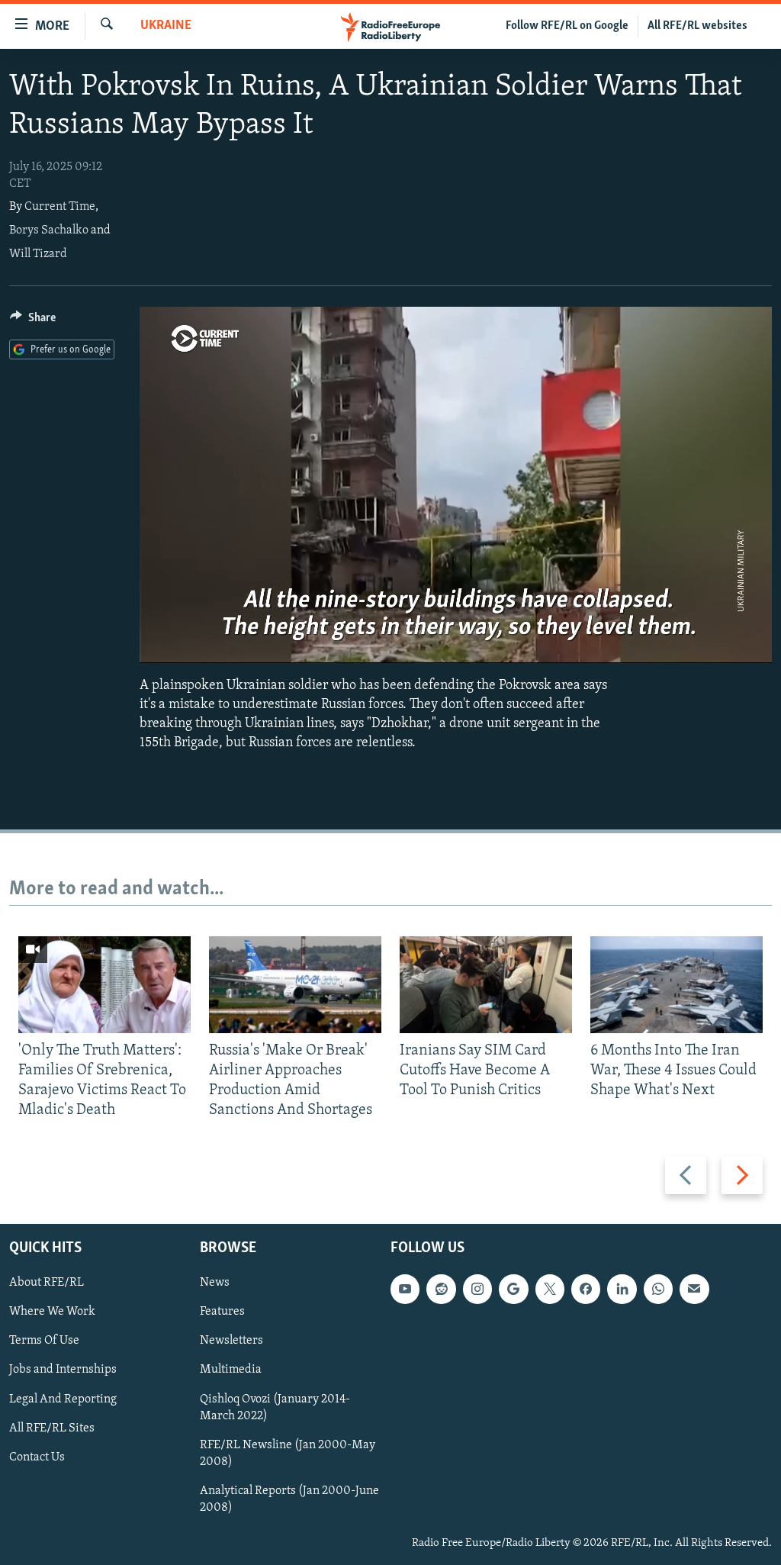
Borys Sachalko (48, 230)
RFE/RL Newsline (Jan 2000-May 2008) (287, 1452)
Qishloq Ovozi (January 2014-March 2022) (275, 1407)
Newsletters (231, 1341)
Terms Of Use (44, 1341)
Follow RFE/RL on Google (567, 26)
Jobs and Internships (63, 1370)
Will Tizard (38, 254)
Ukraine (165, 26)
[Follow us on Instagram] (477, 1288)
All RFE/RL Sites (52, 1428)
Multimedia (231, 1370)
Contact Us (37, 1457)
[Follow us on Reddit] (440, 1288)
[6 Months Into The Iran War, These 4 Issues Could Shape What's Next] (676, 984)
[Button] (33, 321)
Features (222, 1312)
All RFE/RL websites (697, 26)
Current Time (59, 207)
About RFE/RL (46, 1283)
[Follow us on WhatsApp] (658, 1288)
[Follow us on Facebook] (585, 1288)
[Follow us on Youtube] (404, 1288)
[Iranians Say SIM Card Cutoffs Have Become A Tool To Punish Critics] (486, 984)
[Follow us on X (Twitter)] (549, 1288)
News (215, 1283)
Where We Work (52, 1312)
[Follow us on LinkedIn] (621, 1288)
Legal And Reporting (63, 1399)
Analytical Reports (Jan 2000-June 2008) (289, 1498)
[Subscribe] (694, 1288)
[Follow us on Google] (513, 1288)
